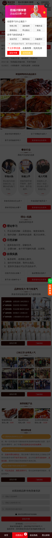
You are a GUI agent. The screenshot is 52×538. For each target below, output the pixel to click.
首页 (6, 535)
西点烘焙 (46, 535)
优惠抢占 (19, 535)
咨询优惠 (27, 53)
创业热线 (33, 535)
